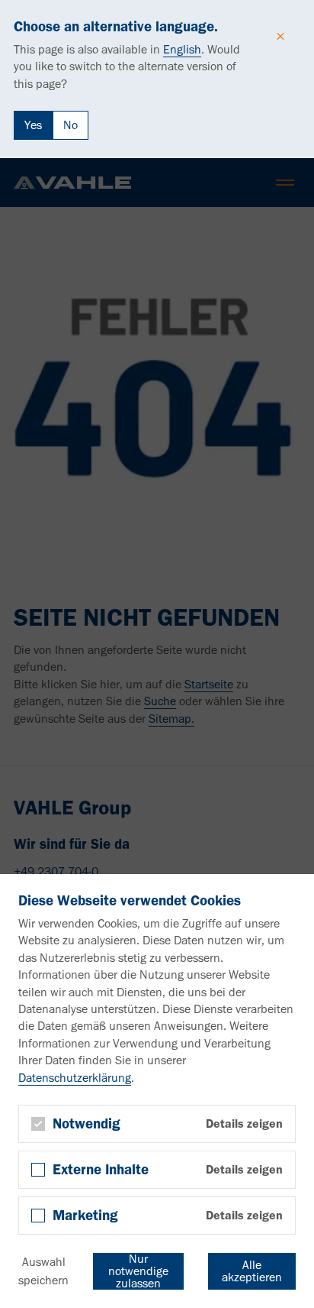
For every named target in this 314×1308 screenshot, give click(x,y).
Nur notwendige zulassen (138, 1271)
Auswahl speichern (43, 1271)
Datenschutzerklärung (74, 1077)
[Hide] (280, 36)
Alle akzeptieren (252, 1271)
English (182, 49)
